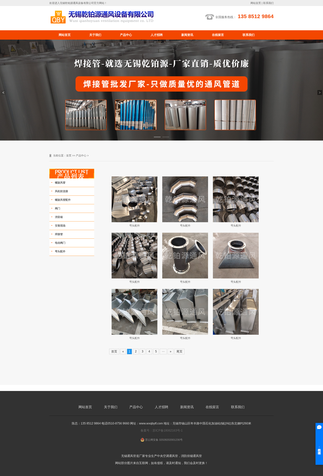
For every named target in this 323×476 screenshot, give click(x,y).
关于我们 (95, 34)
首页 (68, 155)
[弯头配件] (134, 199)
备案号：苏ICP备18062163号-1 (162, 430)
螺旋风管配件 (63, 199)
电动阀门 (60, 242)
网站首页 (255, 2)
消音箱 (59, 216)
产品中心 (126, 34)
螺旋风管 (60, 182)
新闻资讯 (187, 34)
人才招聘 (157, 34)
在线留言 (218, 34)
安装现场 (60, 225)
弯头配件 (60, 251)
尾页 (179, 351)
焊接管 (59, 234)
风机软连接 (61, 191)
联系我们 (268, 2)
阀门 (57, 208)
